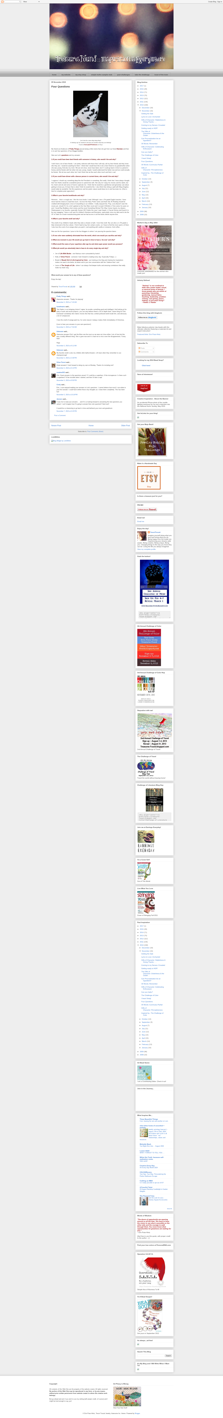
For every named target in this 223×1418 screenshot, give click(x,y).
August (144, 185)
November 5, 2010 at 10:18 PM (67, 394)
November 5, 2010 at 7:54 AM (67, 327)
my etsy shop (80, 75)
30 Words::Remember (149, 144)
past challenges (123, 75)
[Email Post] (80, 286)
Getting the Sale (147, 114)
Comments (144, 352)
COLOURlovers (146, 1172)
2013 (142, 95)
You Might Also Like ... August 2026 (152, 1146)
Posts (142, 348)
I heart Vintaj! (146, 158)
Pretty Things (74, 149)
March (144, 201)
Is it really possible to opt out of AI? (152, 1183)
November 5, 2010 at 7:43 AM (67, 302)
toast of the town (161, 75)
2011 (142, 102)
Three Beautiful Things (149, 1119)
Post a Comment (60, 415)
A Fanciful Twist (146, 1187)
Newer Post (56, 426)
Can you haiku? (147, 152)
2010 (142, 105)
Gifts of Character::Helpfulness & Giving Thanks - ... (153, 121)
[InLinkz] (138, 417)
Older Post (125, 426)
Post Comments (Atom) (95, 431)
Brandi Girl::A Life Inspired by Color (75, 260)
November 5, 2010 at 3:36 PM (67, 358)
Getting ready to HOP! (149, 128)
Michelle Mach (145, 1144)
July (143, 188)
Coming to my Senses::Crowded (153, 125)
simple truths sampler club (101, 75)
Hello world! (144, 1161)
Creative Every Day (147, 1166)
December (146, 108)
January (145, 207)
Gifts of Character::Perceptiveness (152, 169)
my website (65, 75)
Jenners (59, 399)
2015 (142, 89)
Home (91, 426)
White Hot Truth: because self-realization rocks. (152, 1158)
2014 (142, 92)
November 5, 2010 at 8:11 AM (67, 346)
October (145, 179)
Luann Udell (144, 1151)
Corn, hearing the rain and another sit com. (154, 1121)
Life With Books (65, 253)
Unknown (60, 331)
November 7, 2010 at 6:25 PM (67, 411)
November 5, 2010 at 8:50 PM (67, 380)
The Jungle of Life (67, 265)
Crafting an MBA (146, 1181)
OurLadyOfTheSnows (91, 144)
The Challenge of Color (149, 155)
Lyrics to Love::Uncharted (150, 117)
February (145, 204)
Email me (140, 521)
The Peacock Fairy (147, 1196)
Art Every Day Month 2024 (149, 1167)
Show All (169, 1208)
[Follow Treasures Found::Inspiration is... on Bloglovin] (147, 318)
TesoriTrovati (155, 532)
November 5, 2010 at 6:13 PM (67, 368)
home (54, 75)
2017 (142, 86)
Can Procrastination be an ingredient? (151, 139)
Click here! (146, 365)
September (146, 182)
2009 (142, 211)
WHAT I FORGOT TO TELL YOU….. (152, 1153)
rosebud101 (61, 372)
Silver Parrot (65, 257)
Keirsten (120, 149)
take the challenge (142, 75)
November (146, 111)
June (144, 191)
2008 (142, 214)
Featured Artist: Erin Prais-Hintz (148, 334)
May (143, 195)
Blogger (137, 1413)
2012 (142, 98)
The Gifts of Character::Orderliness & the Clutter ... (152, 133)
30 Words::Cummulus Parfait (151, 165)
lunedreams (61, 306)
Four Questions (147, 161)
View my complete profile (146, 549)
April (144, 198)
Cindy (59, 384)
